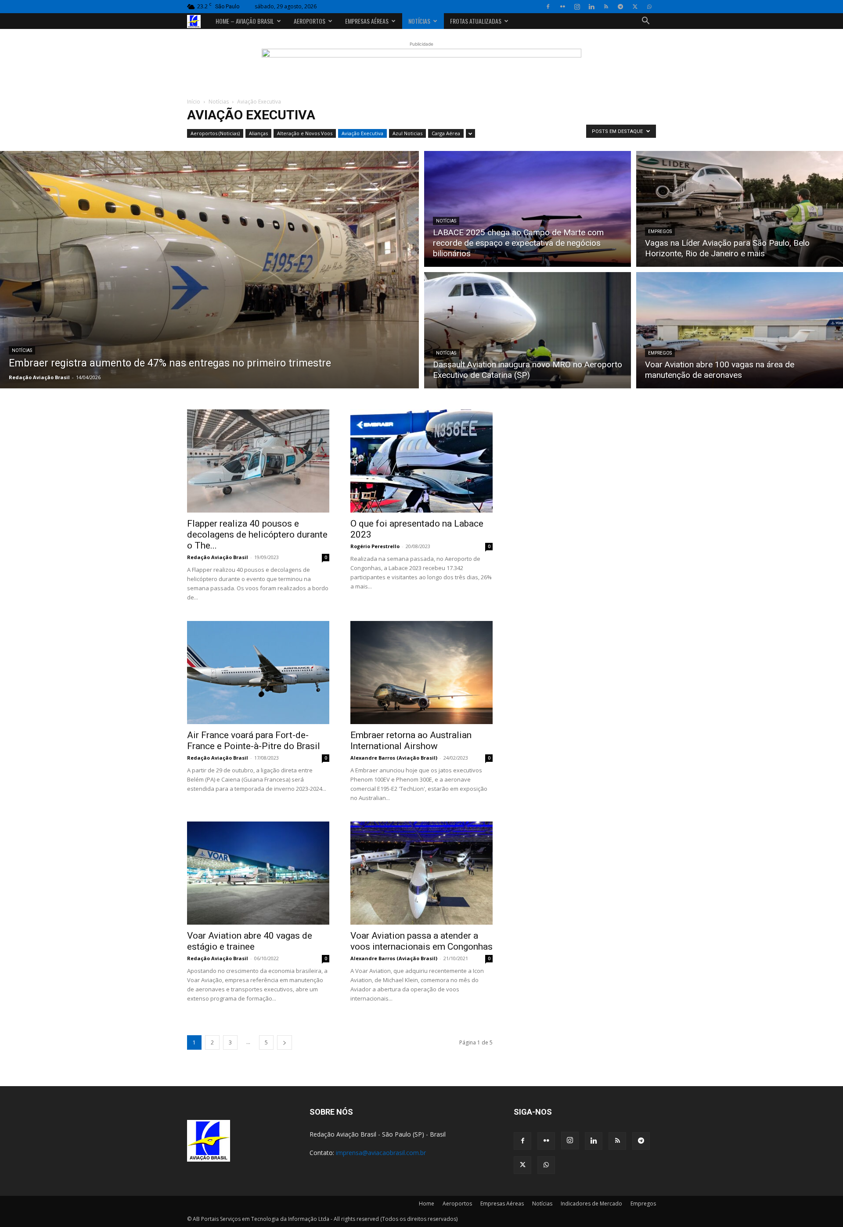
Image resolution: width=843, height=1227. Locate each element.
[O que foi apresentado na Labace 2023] (421, 461)
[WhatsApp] (649, 6)
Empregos (660, 231)
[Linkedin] (591, 6)
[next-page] (284, 1042)
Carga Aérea (446, 133)
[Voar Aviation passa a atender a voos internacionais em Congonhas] (421, 873)
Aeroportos (309, 20)
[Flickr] (562, 6)
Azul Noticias (407, 133)
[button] (645, 22)
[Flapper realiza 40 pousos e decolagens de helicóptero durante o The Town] (258, 461)
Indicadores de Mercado (591, 1203)
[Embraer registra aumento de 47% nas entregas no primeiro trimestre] (209, 269)
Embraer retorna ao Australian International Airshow (411, 740)
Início (193, 101)
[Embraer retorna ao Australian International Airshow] (421, 672)
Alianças (258, 133)
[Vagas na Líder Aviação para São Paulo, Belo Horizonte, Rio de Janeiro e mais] (739, 207)
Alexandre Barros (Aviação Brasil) (393, 757)
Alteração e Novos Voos (304, 133)
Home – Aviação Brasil (245, 20)
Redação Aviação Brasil (39, 377)
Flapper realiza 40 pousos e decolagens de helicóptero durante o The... (257, 534)
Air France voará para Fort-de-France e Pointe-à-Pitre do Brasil (253, 740)
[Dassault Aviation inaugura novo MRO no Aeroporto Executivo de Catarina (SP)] (527, 331)
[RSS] (605, 6)
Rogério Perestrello (375, 546)
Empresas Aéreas (367, 20)
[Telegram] (620, 6)
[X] (634, 6)
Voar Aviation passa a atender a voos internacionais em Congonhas (421, 941)
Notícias (419, 20)
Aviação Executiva (362, 133)
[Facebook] (548, 6)
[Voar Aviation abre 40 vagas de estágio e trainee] (258, 873)
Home (426, 1203)
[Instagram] (577, 6)
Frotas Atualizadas (475, 20)
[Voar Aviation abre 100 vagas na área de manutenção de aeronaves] (739, 331)
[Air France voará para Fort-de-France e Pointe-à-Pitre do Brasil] (258, 672)
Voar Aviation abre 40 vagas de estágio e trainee (249, 941)
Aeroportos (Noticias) (215, 133)
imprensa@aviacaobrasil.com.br (381, 1152)
